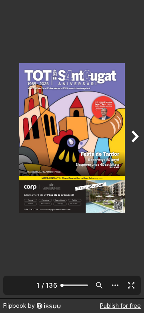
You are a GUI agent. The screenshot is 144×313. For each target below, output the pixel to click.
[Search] (99, 285)
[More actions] (115, 285)
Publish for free (120, 305)
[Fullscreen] (131, 285)
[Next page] (134, 149)
